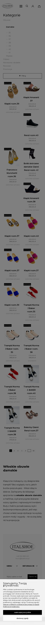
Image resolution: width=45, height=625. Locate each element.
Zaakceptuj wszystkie (22, 612)
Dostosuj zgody (22, 618)
